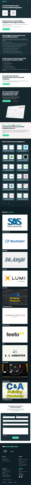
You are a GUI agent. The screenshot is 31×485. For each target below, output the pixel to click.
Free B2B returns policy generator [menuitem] (6, 476)
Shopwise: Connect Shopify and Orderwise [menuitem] (6, 472)
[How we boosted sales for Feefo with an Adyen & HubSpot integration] (15, 334)
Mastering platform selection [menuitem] (22, 461)
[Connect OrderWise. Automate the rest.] (15, 297)
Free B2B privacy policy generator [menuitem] (6, 475)
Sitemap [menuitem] (15, 482)
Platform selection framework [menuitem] (22, 465)
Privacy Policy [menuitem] (4, 482)
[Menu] (28, 1)
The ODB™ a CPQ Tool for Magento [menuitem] (6, 470)
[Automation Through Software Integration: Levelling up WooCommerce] (15, 353)
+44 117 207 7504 (21, 474)
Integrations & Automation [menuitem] (5, 459)
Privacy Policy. (5, 435)
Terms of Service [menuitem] (10, 482)
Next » (8, 203)
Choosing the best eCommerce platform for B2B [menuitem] (23, 459)
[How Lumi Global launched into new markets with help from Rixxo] (15, 279)
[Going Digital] (15, 223)
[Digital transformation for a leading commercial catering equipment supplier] (15, 241)
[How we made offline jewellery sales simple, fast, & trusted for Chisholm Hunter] (15, 316)
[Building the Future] (15, 390)
